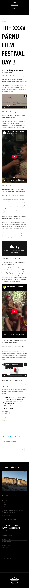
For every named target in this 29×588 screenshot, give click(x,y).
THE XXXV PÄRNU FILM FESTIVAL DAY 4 (25, 449)
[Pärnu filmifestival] (14, 5)
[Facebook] (16, 12)
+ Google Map (5, 417)
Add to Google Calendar (13, 437)
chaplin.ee (4, 420)
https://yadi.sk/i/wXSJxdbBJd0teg (17, 195)
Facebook (4, 564)
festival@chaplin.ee (9, 516)
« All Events (4, 21)
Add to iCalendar (10, 441)
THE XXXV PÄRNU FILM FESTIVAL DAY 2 (22, 449)
